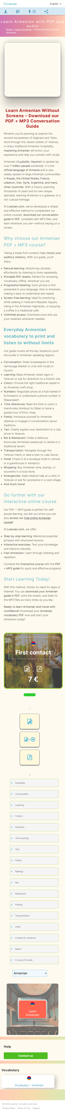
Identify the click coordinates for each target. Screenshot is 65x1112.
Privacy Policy (8, 1108)
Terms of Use (24, 1108)
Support (36, 1108)
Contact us (25, 1055)
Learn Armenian (32, 1013)
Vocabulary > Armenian (29, 1085)
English (54, 3)
